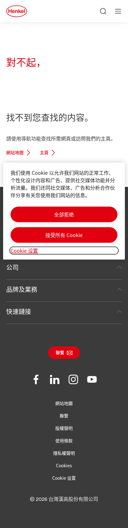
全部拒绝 (64, 214)
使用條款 (64, 440)
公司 (12, 267)
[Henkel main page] (16, 11)
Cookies (64, 465)
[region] (64, 211)
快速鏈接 (18, 311)
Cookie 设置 (64, 478)
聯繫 (60, 353)
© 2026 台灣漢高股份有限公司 (64, 499)
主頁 (44, 153)
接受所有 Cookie (64, 235)
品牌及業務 (21, 289)
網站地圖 (15, 153)
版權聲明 (64, 428)
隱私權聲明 (64, 453)
